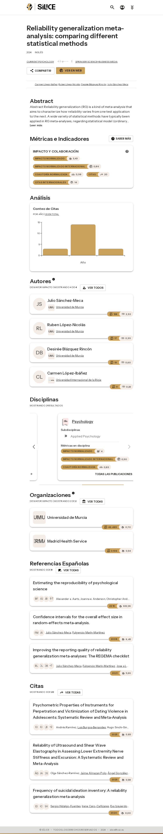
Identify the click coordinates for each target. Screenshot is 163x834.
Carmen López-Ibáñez (46, 84)
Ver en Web (70, 70)
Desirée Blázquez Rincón (93, 84)
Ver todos (93, 287)
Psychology (65, 421)
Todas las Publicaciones (98, 474)
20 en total (52, 214)
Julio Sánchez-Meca (117, 84)
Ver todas (92, 501)
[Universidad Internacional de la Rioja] (51, 380)
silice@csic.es (117, 829)
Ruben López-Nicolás (69, 84)
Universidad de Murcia (67, 517)
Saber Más (121, 138)
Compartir (40, 70)
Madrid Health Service (67, 541)
